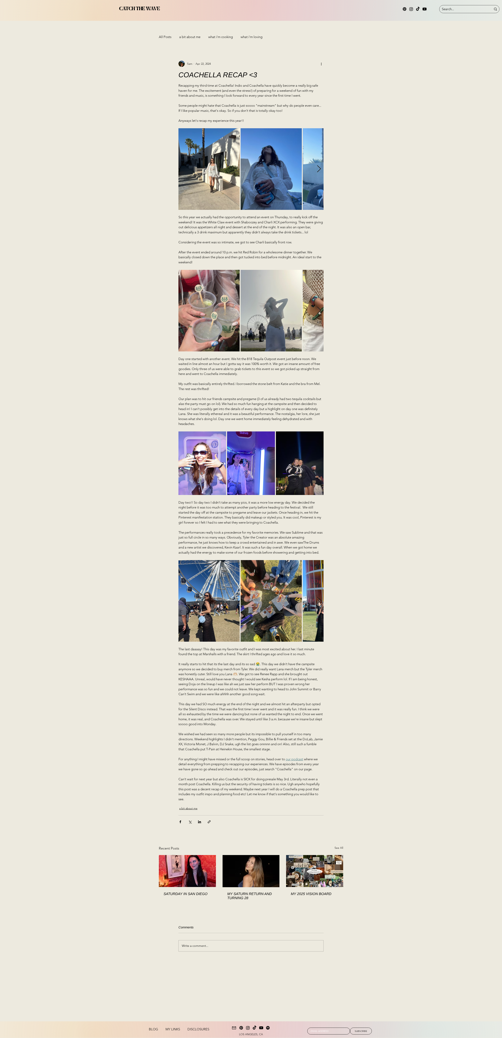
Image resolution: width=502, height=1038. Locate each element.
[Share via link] (209, 822)
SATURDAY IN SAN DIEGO (185, 894)
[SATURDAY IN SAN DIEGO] (187, 871)
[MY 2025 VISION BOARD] (314, 871)
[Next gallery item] (319, 169)
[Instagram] (411, 9)
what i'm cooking (220, 37)
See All (339, 848)
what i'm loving (251, 37)
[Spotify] (268, 1027)
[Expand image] (209, 169)
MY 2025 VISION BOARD (311, 894)
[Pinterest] (404, 9)
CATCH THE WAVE (139, 8)
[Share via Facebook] (180, 822)
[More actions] (321, 63)
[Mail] (234, 1028)
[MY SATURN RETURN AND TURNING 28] (251, 871)
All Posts (165, 37)
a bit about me (189, 37)
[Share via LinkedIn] (199, 822)
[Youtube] (424, 9)
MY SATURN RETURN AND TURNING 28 (249, 896)
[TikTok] (418, 9)
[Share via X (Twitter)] (190, 822)
